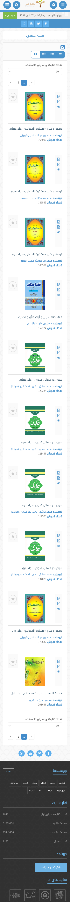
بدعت (34, 783)
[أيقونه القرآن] (60, 895)
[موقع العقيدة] (45, 895)
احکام (43, 783)
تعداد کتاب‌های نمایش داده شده (43, 65)
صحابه (52, 783)
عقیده (31, 791)
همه (8, 771)
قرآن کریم (61, 791)
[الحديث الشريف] (15, 895)
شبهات (62, 783)
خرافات (49, 791)
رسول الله (14, 783)
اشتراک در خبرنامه (51, 867)
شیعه (25, 783)
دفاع (40, 791)
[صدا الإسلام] (30, 895)
